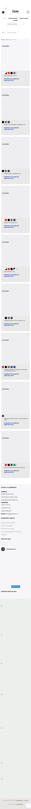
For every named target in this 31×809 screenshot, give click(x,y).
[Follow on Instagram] (5, 543)
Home (5, 18)
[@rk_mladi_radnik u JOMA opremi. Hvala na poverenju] (8, 579)
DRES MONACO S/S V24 (10, 75)
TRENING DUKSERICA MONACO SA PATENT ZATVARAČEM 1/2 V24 (15, 370)
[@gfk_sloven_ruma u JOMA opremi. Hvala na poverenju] (8, 565)
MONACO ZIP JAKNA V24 (10, 222)
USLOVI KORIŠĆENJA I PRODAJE (11, 532)
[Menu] (3, 12)
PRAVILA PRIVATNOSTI (8, 523)
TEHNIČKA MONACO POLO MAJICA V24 (14, 320)
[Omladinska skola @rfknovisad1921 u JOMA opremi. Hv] (8, 557)
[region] (15, 4)
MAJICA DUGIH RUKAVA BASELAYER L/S (14, 467)
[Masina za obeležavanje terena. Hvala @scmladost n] (23, 568)
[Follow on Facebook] (2, 543)
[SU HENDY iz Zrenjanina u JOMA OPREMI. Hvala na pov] (23, 580)
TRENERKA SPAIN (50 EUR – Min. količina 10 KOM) (16, 419)
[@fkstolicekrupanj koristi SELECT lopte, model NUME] (23, 557)
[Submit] (28, 32)
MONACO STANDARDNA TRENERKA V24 (15, 124)
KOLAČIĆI (4, 534)
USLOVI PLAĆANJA (7, 526)
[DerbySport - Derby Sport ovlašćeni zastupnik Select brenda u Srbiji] (15, 12)
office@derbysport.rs (12, 514)
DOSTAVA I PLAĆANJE (7, 529)
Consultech (19, 804)
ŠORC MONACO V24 (9, 271)
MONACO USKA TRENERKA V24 (12, 173)
